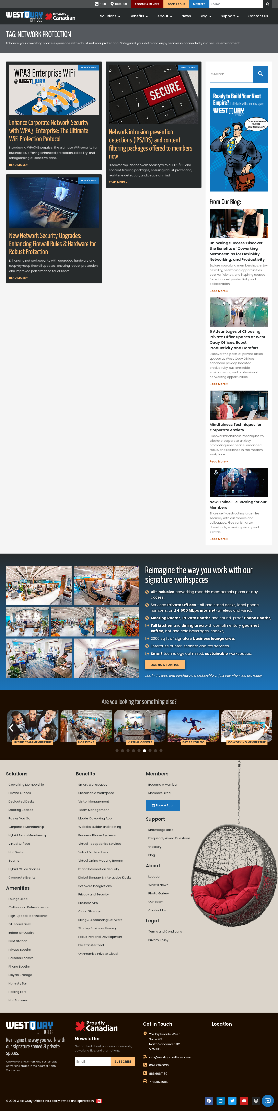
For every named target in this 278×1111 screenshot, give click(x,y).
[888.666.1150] (145, 1073)
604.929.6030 (159, 1065)
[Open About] (171, 16)
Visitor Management (93, 801)
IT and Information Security (98, 869)
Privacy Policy (158, 940)
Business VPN (88, 903)
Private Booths (20, 949)
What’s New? (158, 885)
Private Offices (20, 793)
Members (199, 4)
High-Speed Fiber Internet (28, 916)
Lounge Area (18, 899)
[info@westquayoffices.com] (145, 1057)
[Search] (267, 4)
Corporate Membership (26, 827)
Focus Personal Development (100, 937)
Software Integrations (95, 886)
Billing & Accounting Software (100, 920)
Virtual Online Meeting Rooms (100, 860)
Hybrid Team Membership (28, 835)
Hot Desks (16, 852)
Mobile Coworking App (95, 818)
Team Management (93, 810)
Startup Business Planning (97, 928)
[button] (11, 728)
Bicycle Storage (20, 975)
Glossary (154, 847)
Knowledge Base (161, 830)
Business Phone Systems (97, 835)
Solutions (16, 774)
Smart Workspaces (92, 784)
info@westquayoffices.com (170, 1057)
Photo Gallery (158, 893)
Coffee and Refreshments (29, 907)
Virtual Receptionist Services (99, 843)
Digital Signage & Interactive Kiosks (104, 877)
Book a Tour (176, 4)
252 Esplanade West (164, 1034)
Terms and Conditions (165, 931)
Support (155, 819)
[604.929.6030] (145, 1065)
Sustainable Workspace (96, 793)
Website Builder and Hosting (99, 827)
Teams (14, 860)
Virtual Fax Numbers (93, 852)
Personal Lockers (21, 958)
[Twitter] (232, 1101)
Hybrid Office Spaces (24, 869)
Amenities (18, 888)
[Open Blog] (210, 16)
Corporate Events (22, 877)
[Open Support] (238, 16)
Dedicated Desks (21, 801)
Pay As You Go (19, 818)
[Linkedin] (221, 1101)
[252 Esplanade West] (145, 1034)
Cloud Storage (89, 911)
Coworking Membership (26, 784)
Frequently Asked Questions (169, 838)
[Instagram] (256, 1101)
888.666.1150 (158, 1073)
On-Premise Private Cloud (98, 953)
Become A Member (147, 4)
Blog (151, 855)
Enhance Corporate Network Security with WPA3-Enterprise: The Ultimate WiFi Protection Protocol (49, 131)
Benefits (85, 774)
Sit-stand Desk (20, 924)
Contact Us (157, 910)
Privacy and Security (93, 894)
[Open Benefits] (147, 16)
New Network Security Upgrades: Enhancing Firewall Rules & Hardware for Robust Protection (52, 244)
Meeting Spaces (21, 810)
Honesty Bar (18, 983)
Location (154, 876)
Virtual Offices (19, 843)
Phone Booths (19, 966)
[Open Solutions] (119, 16)
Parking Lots (17, 992)
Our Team (155, 902)
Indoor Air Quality (21, 932)
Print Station (18, 941)
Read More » (18, 165)
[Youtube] (244, 1101)
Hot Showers (18, 1000)
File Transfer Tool (91, 945)
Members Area (159, 793)
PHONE (103, 4)
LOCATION (121, 4)
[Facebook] (209, 1101)
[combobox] (236, 4)
